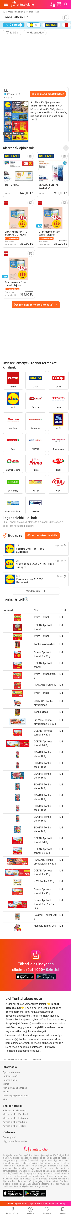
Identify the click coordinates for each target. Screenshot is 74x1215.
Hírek (5, 1099)
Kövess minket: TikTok (14, 1126)
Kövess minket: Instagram (15, 1118)
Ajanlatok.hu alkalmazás (15, 1087)
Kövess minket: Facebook (16, 1114)
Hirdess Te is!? (10, 1076)
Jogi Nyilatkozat (56, 1204)
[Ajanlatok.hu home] (22, 4)
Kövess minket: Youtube (15, 1122)
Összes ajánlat (15, 12)
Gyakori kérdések (11, 1072)
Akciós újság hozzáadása (16, 1095)
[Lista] (59, 4)
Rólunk (6, 1091)
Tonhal (29, 12)
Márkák (6, 1084)
